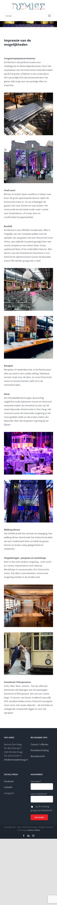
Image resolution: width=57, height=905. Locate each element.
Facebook (9, 781)
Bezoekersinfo (38, 756)
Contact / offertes (39, 744)
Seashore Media (33, 830)
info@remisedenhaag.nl (16, 759)
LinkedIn (8, 787)
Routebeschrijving (40, 750)
